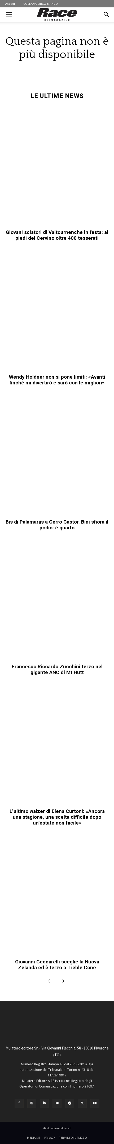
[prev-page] (51, 981)
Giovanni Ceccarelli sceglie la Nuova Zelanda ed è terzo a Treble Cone (57, 965)
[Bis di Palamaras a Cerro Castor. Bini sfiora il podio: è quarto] (57, 455)
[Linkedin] (44, 1103)
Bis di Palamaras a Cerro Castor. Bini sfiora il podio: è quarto (57, 525)
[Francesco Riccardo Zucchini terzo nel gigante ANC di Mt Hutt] (57, 599)
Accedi (10, 4)
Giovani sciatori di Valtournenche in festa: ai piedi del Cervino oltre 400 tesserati (57, 235)
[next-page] (61, 981)
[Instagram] (31, 1103)
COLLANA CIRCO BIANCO (40, 4)
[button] (9, 14)
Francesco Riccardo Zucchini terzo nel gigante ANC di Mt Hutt (57, 669)
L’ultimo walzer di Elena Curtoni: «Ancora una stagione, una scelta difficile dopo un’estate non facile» (57, 817)
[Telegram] (69, 1103)
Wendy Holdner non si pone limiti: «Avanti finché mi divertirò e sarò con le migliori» (57, 380)
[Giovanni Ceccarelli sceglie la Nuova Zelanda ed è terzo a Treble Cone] (57, 895)
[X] (82, 1103)
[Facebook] (19, 1103)
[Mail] (57, 1103)
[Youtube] (94, 1103)
